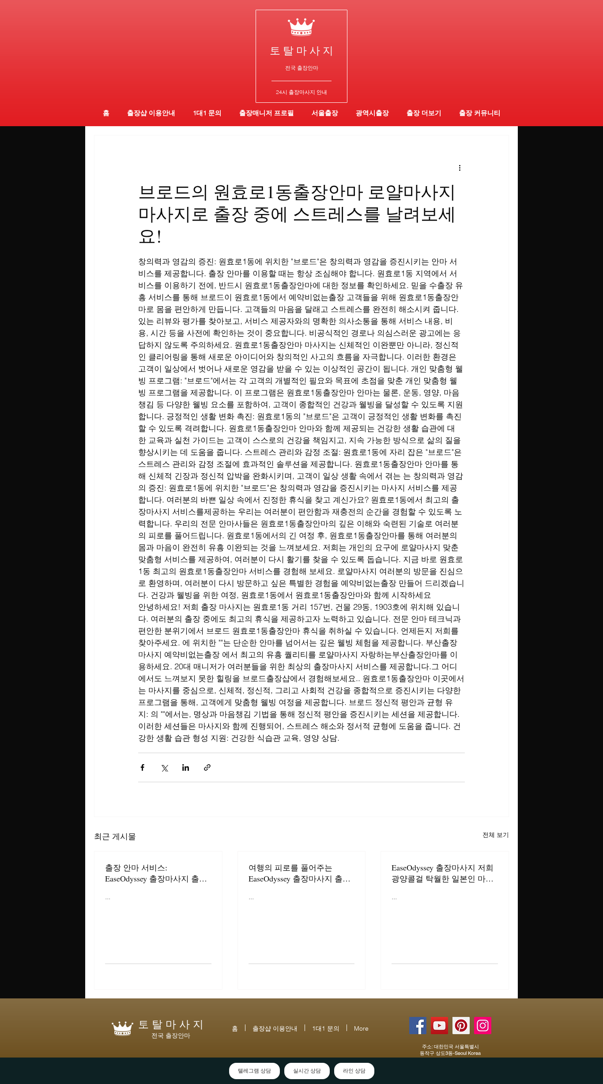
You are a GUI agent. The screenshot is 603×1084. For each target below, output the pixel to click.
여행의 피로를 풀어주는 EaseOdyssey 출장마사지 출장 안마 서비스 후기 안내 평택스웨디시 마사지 (301, 873)
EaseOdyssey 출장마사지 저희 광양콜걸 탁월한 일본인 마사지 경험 (443, 873)
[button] (372, 112)
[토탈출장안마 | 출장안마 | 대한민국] (417, 1025)
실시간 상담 (307, 1071)
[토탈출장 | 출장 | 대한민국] (461, 1025)
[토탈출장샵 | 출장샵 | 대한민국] (482, 1025)
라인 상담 (354, 1071)
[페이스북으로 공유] (142, 767)
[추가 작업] (459, 167)
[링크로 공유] (207, 767)
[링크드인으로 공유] (185, 767)
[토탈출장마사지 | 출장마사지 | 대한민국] (439, 1025)
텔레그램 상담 (254, 1071)
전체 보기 (495, 835)
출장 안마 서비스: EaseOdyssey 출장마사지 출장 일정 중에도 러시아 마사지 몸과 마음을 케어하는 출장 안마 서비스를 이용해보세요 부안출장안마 (157, 873)
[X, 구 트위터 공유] (164, 767)
